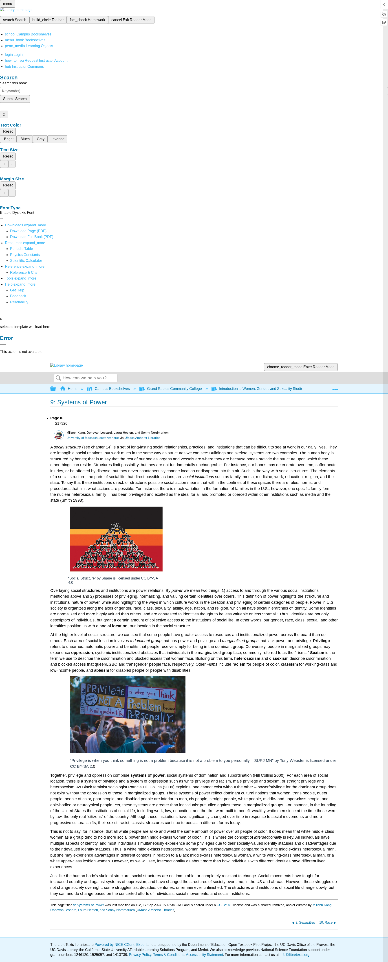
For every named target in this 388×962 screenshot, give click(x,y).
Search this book (13, 83)
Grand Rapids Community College (174, 389)
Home (72, 389)
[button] (18, 296)
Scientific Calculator (26, 260)
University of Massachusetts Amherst (92, 437)
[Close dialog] (3, 344)
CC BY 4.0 (224, 905)
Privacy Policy (140, 955)
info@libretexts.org (294, 955)
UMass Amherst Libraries (142, 437)
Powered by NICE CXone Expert (121, 945)
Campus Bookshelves (112, 389)
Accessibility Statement (204, 955)
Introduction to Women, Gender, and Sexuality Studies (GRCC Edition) (275, 389)
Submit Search (15, 99)
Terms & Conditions (168, 955)
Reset (8, 131)
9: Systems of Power (88, 905)
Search (58, 378)
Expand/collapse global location (335, 387)
